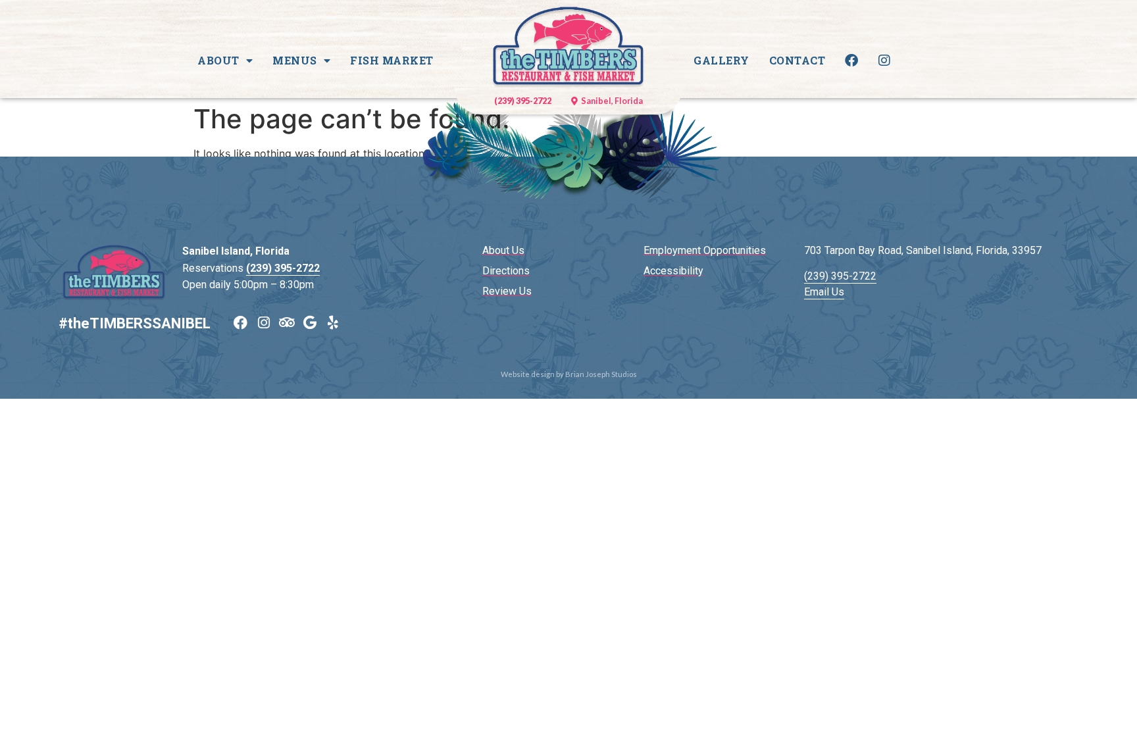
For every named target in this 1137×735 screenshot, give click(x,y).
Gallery (721, 60)
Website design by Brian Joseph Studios (569, 374)
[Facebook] (240, 323)
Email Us (824, 292)
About (218, 60)
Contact (797, 60)
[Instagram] (263, 323)
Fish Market (392, 60)
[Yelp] (333, 323)
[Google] (309, 323)
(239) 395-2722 (283, 268)
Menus (294, 60)
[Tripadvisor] (286, 323)
